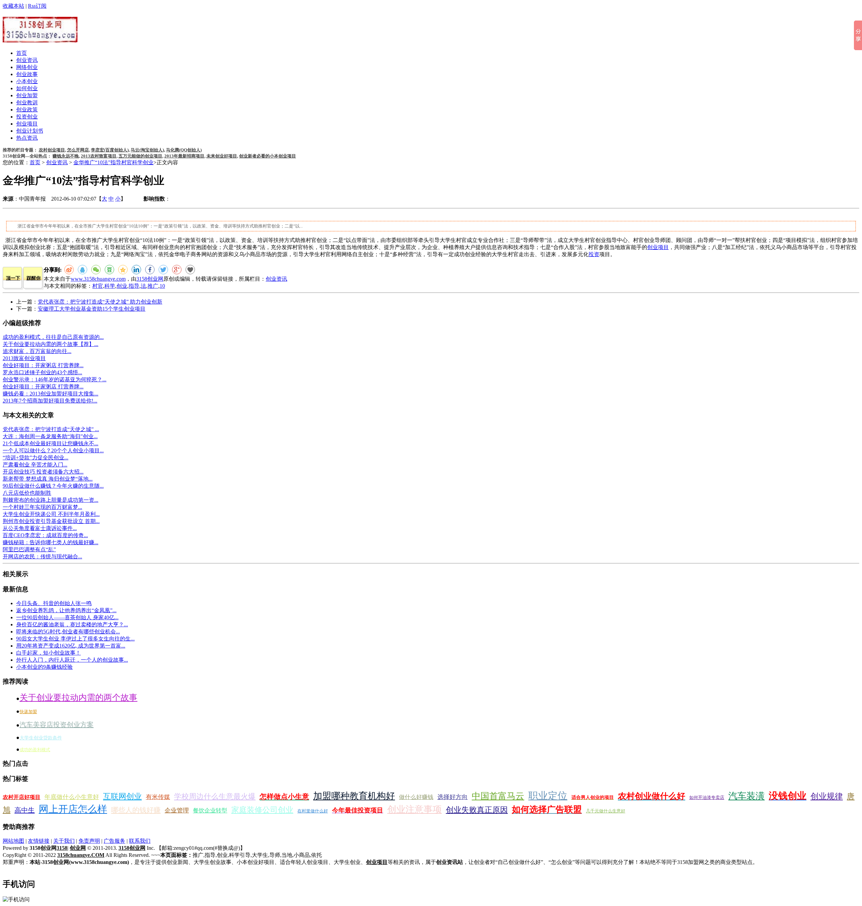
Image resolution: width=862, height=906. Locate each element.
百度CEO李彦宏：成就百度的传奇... (45, 535)
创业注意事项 (414, 809)
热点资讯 (27, 138)
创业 (122, 286)
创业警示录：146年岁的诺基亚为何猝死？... (54, 379)
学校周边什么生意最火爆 (215, 796)
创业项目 (27, 124)
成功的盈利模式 (35, 749)
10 (162, 286)
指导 (134, 286)
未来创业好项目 (221, 156)
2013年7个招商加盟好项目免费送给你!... (50, 401)
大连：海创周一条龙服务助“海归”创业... (50, 436)
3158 (62, 848)
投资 (594, 254)
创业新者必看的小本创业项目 (267, 156)
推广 (152, 286)
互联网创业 (122, 796)
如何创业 (27, 88)
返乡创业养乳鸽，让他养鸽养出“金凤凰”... (66, 610)
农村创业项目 (52, 149)
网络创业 (27, 67)
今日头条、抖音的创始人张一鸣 (54, 603)
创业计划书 (29, 131)
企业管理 (177, 810)
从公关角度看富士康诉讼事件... (40, 528)
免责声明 (89, 841)
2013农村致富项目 (99, 156)
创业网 (78, 848)
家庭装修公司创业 (262, 810)
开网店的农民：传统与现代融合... (42, 556)
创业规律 (826, 796)
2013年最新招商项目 (184, 156)
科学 (109, 286)
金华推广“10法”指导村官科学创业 (113, 162)
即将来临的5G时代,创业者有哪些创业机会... (68, 631)
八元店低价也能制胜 (27, 493)
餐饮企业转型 (210, 810)
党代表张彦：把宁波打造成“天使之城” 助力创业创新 (100, 302)
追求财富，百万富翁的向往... (37, 351)
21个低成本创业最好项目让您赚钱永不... (50, 443)
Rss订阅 (37, 6)
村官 (97, 286)
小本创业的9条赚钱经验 (44, 667)
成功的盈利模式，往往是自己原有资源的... (53, 337)
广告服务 (114, 841)
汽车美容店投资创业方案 (57, 724)
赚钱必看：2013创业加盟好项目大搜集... (50, 393)
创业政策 (27, 109)
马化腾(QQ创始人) (184, 149)
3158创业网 (149, 279)
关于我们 (64, 841)
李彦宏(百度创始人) (110, 149)
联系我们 (140, 841)
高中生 (24, 810)
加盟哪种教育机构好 (354, 796)
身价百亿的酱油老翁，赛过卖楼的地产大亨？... (72, 624)
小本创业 (27, 81)
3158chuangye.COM (80, 855)
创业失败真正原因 (477, 810)
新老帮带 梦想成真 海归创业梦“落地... (48, 479)
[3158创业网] (40, 39)
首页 (21, 53)
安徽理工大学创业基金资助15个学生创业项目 (91, 309)
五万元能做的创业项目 (140, 156)
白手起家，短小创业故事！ (48, 653)
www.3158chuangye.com (98, 279)
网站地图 (13, 841)
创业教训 (27, 102)
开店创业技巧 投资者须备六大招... (43, 472)
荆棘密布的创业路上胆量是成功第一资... (50, 500)
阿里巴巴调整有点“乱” (29, 549)
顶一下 (13, 278)
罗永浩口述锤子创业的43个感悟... (42, 372)
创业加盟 (27, 95)
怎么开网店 (78, 149)
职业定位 (547, 795)
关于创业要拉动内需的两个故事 (78, 697)
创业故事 (27, 74)
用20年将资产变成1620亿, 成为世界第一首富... (70, 646)
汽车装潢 (746, 796)
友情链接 (38, 841)
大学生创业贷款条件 (41, 737)
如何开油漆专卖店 (706, 797)
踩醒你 (34, 278)
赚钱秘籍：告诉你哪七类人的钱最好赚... (50, 542)
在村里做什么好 (312, 810)
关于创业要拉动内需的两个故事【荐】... (50, 344)
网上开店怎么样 (73, 809)
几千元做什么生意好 (605, 810)
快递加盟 (28, 711)
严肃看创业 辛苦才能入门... (35, 464)
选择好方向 (452, 797)
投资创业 (27, 116)
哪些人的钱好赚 (136, 810)
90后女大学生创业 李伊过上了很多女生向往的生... (75, 638)
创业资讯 (27, 60)
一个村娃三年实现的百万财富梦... (42, 507)
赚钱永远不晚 (66, 156)
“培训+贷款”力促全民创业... (35, 457)
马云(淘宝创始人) (147, 149)
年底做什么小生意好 (71, 797)
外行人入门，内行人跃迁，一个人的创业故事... (72, 660)
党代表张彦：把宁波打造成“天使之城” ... (51, 429)
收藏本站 (13, 6)
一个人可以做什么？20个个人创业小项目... (53, 450)
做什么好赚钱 (416, 797)
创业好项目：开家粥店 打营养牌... (43, 365)
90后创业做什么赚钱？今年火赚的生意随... (53, 486)
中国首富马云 (498, 796)
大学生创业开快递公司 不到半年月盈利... (51, 514)
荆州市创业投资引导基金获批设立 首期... (51, 521)
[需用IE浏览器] (190, 269)
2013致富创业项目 (24, 358)
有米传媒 (158, 797)
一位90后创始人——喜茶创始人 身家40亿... (67, 617)
